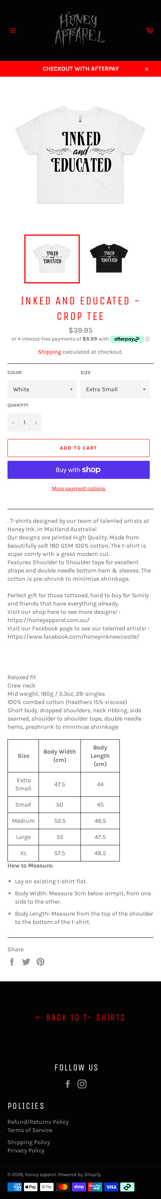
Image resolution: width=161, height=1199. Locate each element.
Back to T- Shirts (84, 1017)
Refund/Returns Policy (38, 1121)
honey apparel (40, 1174)
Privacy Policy (25, 1150)
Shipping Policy (28, 1142)
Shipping (49, 351)
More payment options (78, 488)
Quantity (17, 405)
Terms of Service (29, 1130)
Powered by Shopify (79, 1174)
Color (14, 372)
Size (85, 372)
